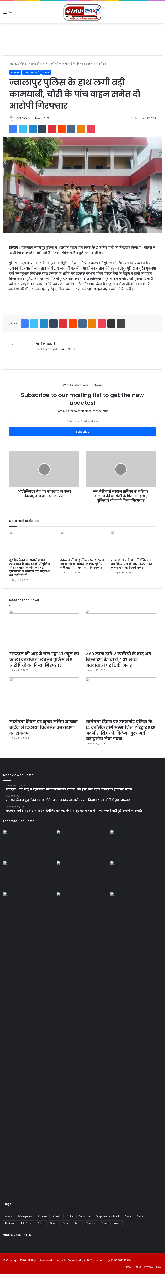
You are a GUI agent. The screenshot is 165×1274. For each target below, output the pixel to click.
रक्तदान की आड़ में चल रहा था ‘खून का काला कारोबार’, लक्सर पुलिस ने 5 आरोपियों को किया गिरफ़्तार (82, 564)
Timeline (91, 1223)
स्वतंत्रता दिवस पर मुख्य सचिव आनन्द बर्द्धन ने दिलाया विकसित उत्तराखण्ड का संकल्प (43, 727)
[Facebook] (13, 129)
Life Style (26, 1223)
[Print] (121, 323)
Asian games (25, 1216)
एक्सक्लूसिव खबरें (31, 72)
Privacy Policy (152, 1266)
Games (141, 1216)
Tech (77, 1223)
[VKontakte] (71, 129)
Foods (127, 1216)
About (8, 1216)
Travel (104, 1223)
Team (66, 1223)
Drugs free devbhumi (107, 1216)
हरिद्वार (23, 63)
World (117, 1223)
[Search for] (160, 13)
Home (13, 63)
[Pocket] (91, 129)
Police (40, 1223)
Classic (57, 1216)
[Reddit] (62, 129)
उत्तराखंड (15, 72)
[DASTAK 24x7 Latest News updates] (82, 12)
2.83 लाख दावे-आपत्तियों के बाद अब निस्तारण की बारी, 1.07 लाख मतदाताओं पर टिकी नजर (132, 564)
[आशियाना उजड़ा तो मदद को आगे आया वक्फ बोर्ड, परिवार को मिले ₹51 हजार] (136, 1043)
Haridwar (10, 1223)
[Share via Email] (111, 323)
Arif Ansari (22, 117)
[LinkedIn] (33, 129)
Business (42, 1216)
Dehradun (84, 1216)
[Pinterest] (52, 129)
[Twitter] (23, 129)
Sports (53, 1223)
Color (70, 1216)
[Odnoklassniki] (81, 129)
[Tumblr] (42, 129)
